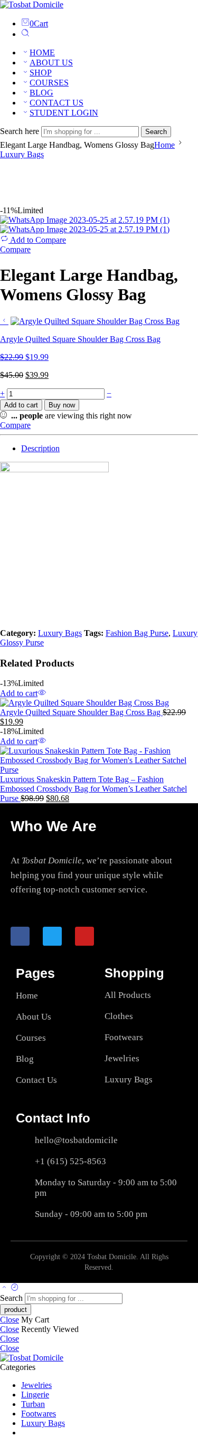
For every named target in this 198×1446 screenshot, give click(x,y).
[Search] (25, 34)
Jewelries (36, 1385)
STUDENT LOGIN (64, 112)
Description (40, 448)
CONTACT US (56, 102)
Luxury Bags (22, 154)
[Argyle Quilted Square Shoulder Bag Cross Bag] (4, 320)
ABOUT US (51, 62)
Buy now (62, 405)
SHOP (41, 72)
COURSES (49, 82)
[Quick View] (41, 693)
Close (9, 1319)
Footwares (38, 1413)
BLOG (41, 92)
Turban (33, 1404)
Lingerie (35, 1394)
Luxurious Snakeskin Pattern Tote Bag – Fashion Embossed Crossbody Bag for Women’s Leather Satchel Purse (93, 789)
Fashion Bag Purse (137, 633)
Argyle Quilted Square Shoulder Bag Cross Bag (81, 712)
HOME (42, 52)
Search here (20, 131)
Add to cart (21, 405)
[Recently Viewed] (15, 1287)
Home (164, 144)
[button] (18, 693)
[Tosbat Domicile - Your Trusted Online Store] (31, 4)
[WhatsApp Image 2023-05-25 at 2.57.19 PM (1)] (84, 219)
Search (156, 132)
